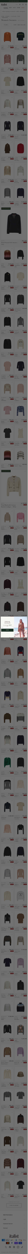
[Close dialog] (25, 617)
